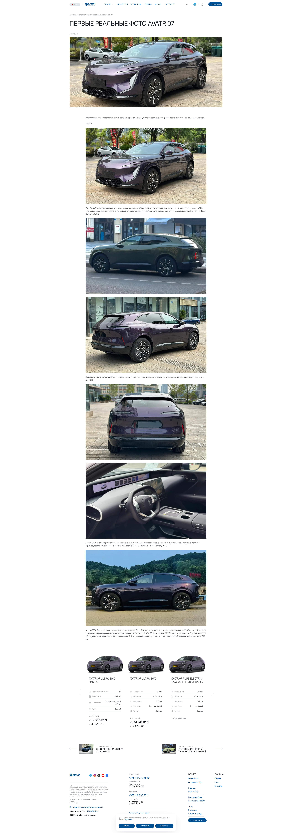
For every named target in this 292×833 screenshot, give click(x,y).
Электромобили (195, 797)
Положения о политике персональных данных (86, 807)
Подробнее (128, 820)
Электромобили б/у (196, 801)
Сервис (148, 4)
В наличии (136, 4)
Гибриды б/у (193, 791)
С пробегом (122, 4)
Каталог (107, 4)
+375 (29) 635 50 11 (138, 795)
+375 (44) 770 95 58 (139, 777)
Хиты (190, 806)
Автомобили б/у (195, 782)
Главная (73, 15)
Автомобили (193, 779)
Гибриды (191, 788)
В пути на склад (194, 814)
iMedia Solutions (92, 811)
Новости (81, 15)
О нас (157, 4)
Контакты (170, 4)
